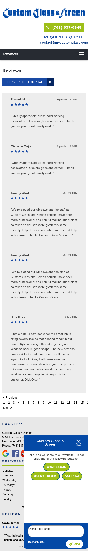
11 (55, 402)
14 (75, 402)
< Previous (10, 397)
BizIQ (31, 542)
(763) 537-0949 (66, 27)
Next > (7, 407)
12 (62, 402)
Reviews (10, 54)
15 (82, 402)
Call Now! (73, 475)
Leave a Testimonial (25, 82)
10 (49, 402)
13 (68, 402)
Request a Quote (64, 37)
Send (76, 544)
